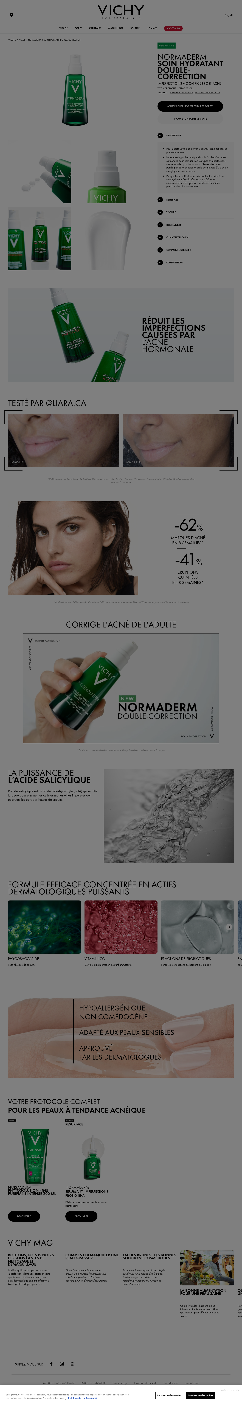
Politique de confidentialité (82, 1398)
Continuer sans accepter (230, 1390)
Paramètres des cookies (169, 1395)
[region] (121, 1393)
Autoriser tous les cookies (200, 1395)
